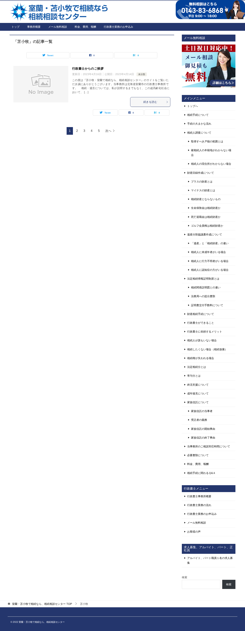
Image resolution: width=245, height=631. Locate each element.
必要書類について (198, 455)
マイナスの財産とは (203, 190)
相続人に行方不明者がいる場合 (210, 261)
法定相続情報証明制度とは (203, 278)
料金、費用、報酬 (85, 26)
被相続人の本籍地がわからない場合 (211, 153)
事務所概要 (34, 26)
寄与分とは (194, 375)
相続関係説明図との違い (205, 287)
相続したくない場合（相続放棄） (207, 349)
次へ (108, 130)
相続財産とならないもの (205, 199)
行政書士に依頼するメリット (204, 331)
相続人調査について (199, 132)
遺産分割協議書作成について (204, 234)
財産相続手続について (200, 314)
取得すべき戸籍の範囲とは (207, 141)
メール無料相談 (57, 26)
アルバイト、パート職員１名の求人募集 (210, 560)
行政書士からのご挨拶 (88, 68)
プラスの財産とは (201, 181)
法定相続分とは (196, 366)
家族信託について (198, 402)
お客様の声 (194, 531)
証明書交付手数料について (207, 305)
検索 (184, 577)
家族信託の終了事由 (203, 437)
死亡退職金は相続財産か (205, 216)
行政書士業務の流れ (199, 505)
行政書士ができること (200, 322)
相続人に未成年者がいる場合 (208, 252)
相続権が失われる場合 (200, 358)
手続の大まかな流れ (199, 123)
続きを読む (150, 101)
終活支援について (198, 384)
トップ (15, 26)
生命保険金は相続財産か (205, 207)
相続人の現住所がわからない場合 (211, 163)
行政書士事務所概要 (199, 496)
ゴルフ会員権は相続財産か (207, 225)
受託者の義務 (199, 419)
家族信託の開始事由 (203, 428)
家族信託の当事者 (201, 411)
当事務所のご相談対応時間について (208, 446)
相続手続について (198, 114)
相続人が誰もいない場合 (202, 340)
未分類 (141, 74)
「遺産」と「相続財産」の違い (210, 243)
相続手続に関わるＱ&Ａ (201, 472)
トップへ (192, 106)
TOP (42, 603)
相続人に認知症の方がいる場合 (210, 269)
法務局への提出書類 (203, 296)
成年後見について (198, 393)
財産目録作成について (200, 172)
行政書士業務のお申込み (118, 26)
